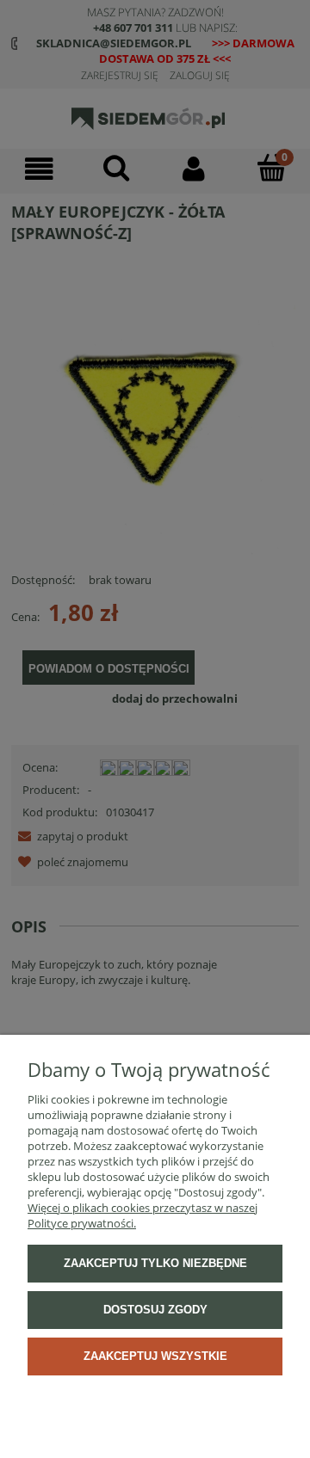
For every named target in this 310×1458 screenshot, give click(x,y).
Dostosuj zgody (155, 1309)
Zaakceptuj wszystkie (155, 1356)
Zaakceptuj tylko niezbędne (155, 1263)
